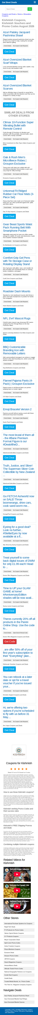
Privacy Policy (9, 1011)
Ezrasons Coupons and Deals (12, 178)
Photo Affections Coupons (12, 949)
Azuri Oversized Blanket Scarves (14, 1002)
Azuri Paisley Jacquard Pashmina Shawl (16, 995)
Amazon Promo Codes (11, 955)
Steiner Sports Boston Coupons (14, 933)
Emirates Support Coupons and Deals (14, 695)
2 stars (15, 769)
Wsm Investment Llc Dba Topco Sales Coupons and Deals (19, 143)
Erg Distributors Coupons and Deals (14, 367)
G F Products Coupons (11, 936)
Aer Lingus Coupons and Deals (12, 725)
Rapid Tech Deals (9, 927)
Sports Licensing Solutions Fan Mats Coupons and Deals (18, 333)
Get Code (9, 641)
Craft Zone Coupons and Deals (12, 278)
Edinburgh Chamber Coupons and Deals (15, 664)
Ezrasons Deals (9, 952)
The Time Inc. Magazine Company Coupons (18, 984)
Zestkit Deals (8, 978)
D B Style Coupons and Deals (12, 396)
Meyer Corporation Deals (12, 939)
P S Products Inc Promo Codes (13, 930)
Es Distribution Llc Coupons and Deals (15, 245)
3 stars (19, 769)
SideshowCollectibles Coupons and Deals (16, 452)
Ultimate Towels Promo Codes (13, 968)
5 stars (26, 769)
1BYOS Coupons (9, 959)
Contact (29, 1009)
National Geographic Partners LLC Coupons (18, 972)
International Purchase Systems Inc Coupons (18, 923)
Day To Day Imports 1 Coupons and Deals (16, 211)
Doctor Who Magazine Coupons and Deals (16, 575)
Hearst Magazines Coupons (13, 962)
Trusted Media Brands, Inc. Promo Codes (17, 981)
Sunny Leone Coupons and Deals (13, 606)
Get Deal (9, 51)
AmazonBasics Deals (10, 965)
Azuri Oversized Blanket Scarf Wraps (15, 999)
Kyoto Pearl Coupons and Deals (13, 422)
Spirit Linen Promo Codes (12, 943)
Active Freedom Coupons (12, 946)
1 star (11, 769)
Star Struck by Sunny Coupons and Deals (16, 544)
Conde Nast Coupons (11, 975)
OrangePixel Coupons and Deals (13, 514)
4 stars (23, 769)
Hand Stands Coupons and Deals (13, 305)
